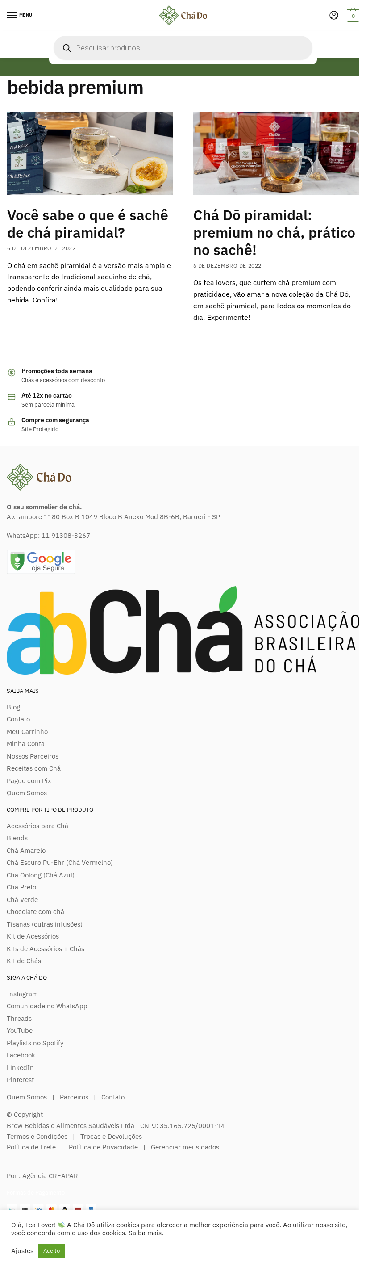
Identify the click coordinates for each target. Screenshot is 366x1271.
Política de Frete (31, 1147)
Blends (17, 838)
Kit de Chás (24, 960)
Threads (19, 1018)
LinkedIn (20, 1067)
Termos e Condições (37, 1136)
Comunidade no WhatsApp (47, 1006)
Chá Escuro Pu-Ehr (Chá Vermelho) (60, 862)
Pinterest (20, 1079)
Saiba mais (145, 1233)
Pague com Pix (29, 780)
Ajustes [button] (22, 1251)
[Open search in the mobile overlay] (183, 47)
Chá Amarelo (26, 850)
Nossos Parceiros (32, 756)
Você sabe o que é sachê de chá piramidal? (87, 224)
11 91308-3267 (66, 535)
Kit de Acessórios (33, 936)
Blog (13, 707)
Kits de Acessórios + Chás (45, 948)
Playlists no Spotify (35, 1043)
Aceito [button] (51, 1250)
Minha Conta (26, 743)
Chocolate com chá (35, 911)
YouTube (20, 1030)
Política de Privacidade (103, 1147)
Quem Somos (27, 793)
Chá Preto (21, 887)
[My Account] (334, 16)
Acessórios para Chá (37, 826)
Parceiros (74, 1097)
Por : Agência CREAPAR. (43, 1175)
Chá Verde (22, 899)
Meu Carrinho (27, 731)
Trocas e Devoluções (111, 1136)
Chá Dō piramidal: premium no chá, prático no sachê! (274, 232)
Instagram (22, 994)
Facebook (21, 1055)
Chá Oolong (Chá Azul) (41, 875)
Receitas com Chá (34, 768)
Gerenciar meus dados (185, 1147)
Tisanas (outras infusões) (45, 924)
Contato (18, 719)
